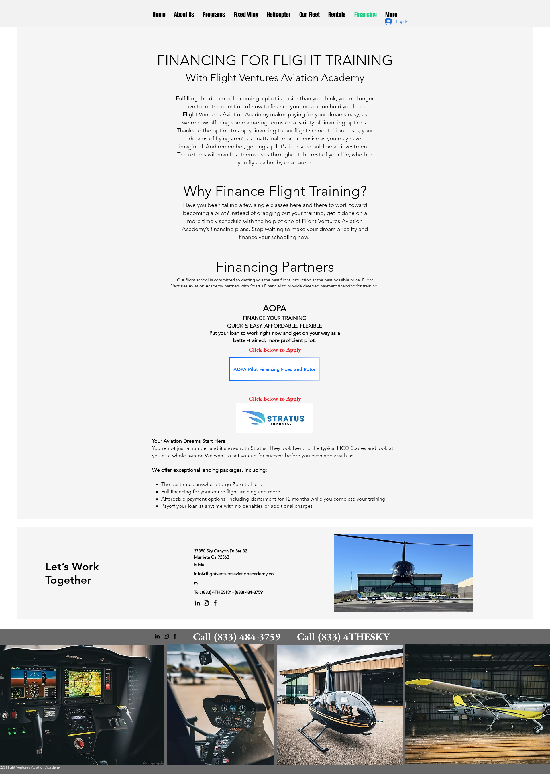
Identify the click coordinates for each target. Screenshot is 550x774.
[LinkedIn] (197, 602)
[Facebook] (215, 602)
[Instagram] (206, 602)
